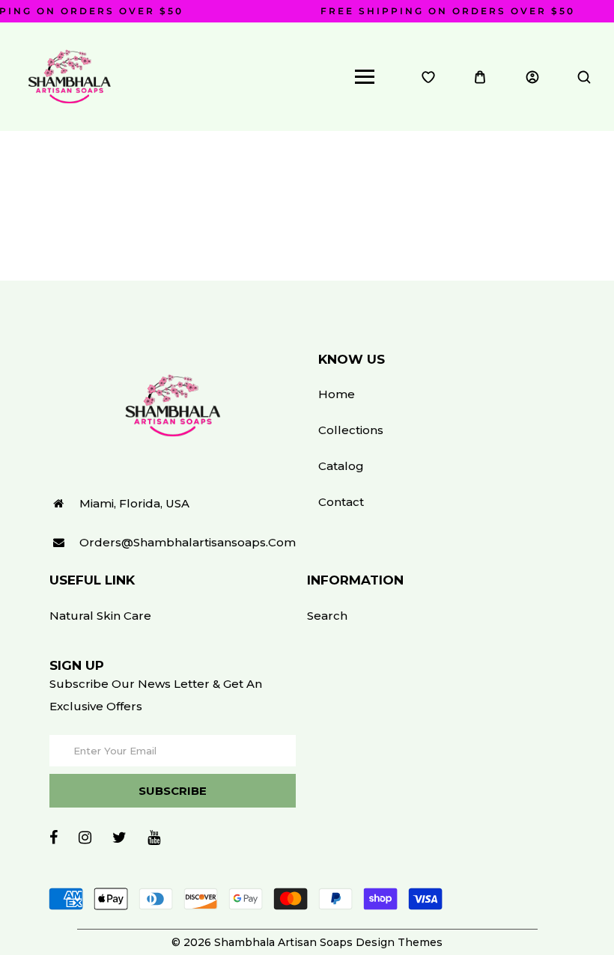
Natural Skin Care (100, 615)
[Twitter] (119, 837)
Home (336, 394)
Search (327, 615)
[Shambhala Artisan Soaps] (69, 75)
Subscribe (173, 791)
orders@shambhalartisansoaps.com (187, 542)
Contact (341, 502)
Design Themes (399, 942)
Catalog (341, 466)
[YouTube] (154, 837)
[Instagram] (85, 837)
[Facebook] (53, 837)
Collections (350, 430)
